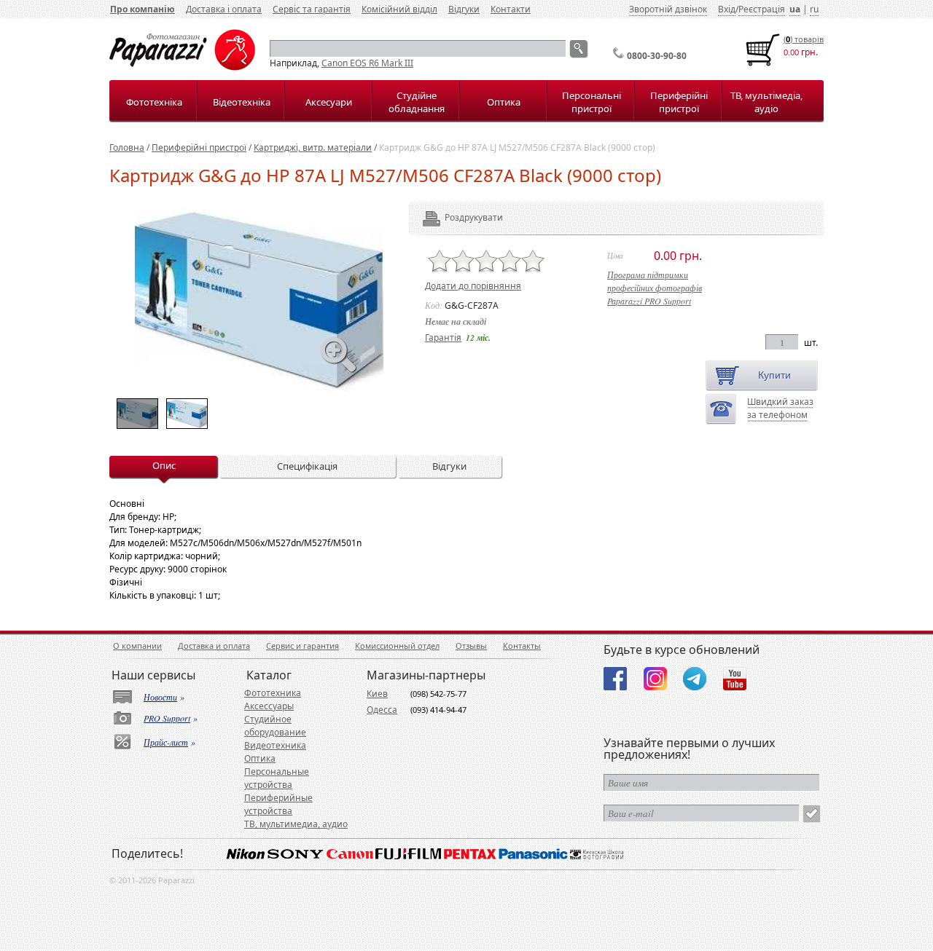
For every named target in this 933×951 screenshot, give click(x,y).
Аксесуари (328, 101)
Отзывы (471, 645)
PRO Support (167, 718)
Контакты (522, 645)
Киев (377, 693)
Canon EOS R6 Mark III (367, 63)
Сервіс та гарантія (312, 9)
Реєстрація (761, 9)
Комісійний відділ (399, 9)
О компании (137, 645)
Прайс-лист (166, 742)
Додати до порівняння (473, 286)
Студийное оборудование (275, 725)
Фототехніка (154, 101)
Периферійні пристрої (679, 102)
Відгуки (464, 9)
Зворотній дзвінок (668, 9)
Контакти (511, 9)
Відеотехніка (241, 101)
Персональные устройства (276, 778)
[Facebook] (615, 678)
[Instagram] (655, 678)
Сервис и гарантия (302, 645)
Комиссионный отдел (397, 645)
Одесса (382, 709)
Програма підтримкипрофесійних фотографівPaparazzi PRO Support (654, 288)
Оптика (503, 101)
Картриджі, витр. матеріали (313, 147)
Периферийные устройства (278, 804)
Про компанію (142, 9)
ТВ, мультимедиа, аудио (296, 824)
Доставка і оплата (224, 9)
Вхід (726, 9)
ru (814, 9)
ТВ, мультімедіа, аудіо (766, 102)
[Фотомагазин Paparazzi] (182, 67)
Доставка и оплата (214, 645)
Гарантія (443, 337)
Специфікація (307, 466)
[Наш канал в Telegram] (694, 678)
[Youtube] (734, 678)
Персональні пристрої (591, 102)
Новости (160, 697)
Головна (126, 147)
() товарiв (804, 38)
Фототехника (272, 693)
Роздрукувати (454, 217)
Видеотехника (275, 745)
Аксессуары (269, 706)
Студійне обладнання (417, 102)
